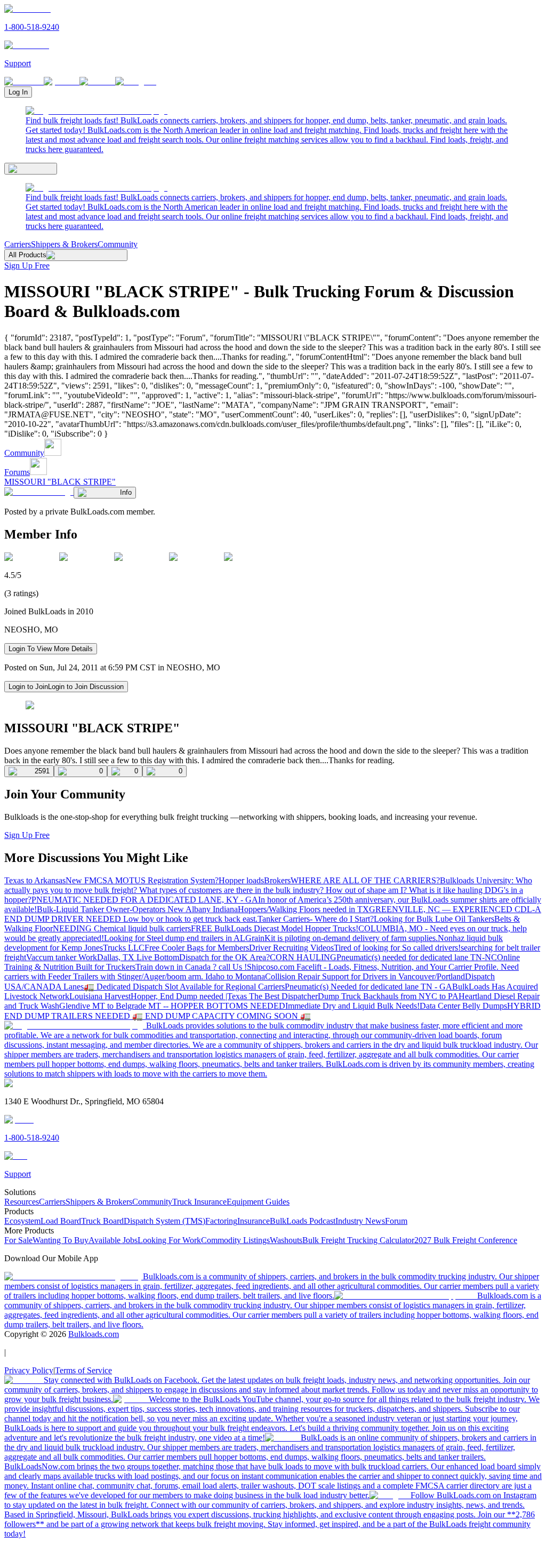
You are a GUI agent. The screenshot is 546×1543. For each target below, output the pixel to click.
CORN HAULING (303, 957)
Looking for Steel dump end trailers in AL (174, 938)
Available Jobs (113, 1240)
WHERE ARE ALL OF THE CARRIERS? (365, 880)
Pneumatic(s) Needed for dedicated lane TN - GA (368, 986)
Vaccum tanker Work (61, 957)
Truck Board (102, 1220)
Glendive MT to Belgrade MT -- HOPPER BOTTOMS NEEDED (172, 1005)
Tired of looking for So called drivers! (397, 947)
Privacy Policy (28, 1370)
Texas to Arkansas (35, 880)
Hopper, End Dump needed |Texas (190, 996)
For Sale (18, 1240)
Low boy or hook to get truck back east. (190, 918)
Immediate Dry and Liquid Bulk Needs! (352, 1005)
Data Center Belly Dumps (463, 1005)
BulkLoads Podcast (302, 1220)
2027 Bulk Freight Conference (465, 1240)
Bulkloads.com (93, 1334)
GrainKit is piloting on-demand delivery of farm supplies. (341, 938)
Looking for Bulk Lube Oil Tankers (434, 918)
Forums (17, 472)
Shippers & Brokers (64, 244)
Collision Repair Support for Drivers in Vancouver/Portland (365, 976)
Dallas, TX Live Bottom (138, 957)
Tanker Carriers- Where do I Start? (316, 918)
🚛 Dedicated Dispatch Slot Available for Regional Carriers (184, 986)
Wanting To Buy (61, 1240)
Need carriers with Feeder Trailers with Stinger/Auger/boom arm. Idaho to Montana (261, 971)
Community (118, 244)
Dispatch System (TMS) (164, 1220)
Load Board (61, 1220)
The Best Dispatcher (283, 996)
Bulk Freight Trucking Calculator (358, 1240)
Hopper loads (241, 880)
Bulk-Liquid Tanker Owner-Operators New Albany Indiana (137, 909)
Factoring (221, 1220)
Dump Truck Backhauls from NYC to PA (388, 996)
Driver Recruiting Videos (291, 947)
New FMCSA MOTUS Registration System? (142, 880)
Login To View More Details (51, 649)
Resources (21, 1201)
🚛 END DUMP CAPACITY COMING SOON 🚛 (221, 1015)
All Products (27, 255)
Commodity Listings (235, 1240)
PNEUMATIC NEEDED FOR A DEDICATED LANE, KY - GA (144, 899)
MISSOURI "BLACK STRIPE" (60, 481)
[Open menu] (30, 169)
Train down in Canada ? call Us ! (191, 966)
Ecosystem (22, 1220)
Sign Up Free (27, 265)
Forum (396, 1220)
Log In (18, 92)
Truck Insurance (199, 1201)
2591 (42, 771)
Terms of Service (83, 1370)
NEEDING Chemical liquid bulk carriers (122, 928)
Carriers (17, 244)
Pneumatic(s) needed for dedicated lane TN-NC (416, 957)
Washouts (286, 1240)
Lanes (73, 986)
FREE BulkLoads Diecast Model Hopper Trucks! (274, 928)
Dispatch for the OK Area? (224, 957)
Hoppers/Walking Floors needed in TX (303, 909)
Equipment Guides (258, 1201)
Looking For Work (169, 1240)
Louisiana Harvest (100, 996)
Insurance (253, 1220)
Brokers (277, 880)
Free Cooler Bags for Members (196, 947)
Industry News (360, 1220)
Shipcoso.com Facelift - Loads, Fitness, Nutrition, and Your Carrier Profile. (374, 966)
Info (126, 492)
